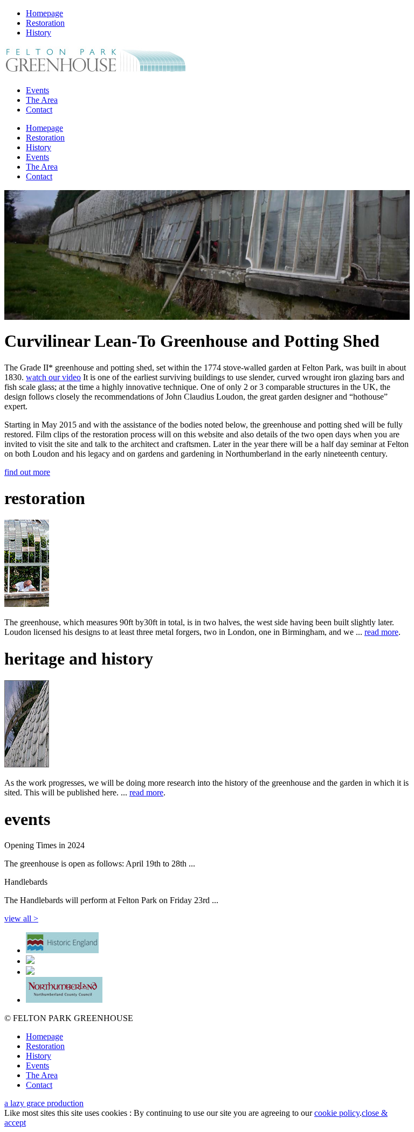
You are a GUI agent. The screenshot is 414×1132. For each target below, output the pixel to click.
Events (37, 90)
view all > (21, 918)
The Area (42, 99)
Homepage (44, 13)
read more (381, 632)
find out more (27, 472)
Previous (20, 254)
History (38, 32)
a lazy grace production (44, 1103)
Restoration (45, 22)
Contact (39, 109)
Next (393, 254)
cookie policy (337, 1112)
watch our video (53, 377)
